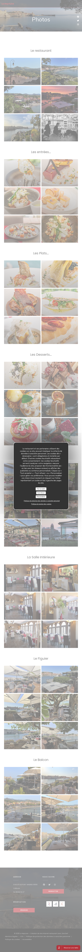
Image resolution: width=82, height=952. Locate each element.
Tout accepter (41, 489)
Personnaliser (41, 497)
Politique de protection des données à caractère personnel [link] (42, 501)
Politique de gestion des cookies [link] (41, 504)
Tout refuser (41, 493)
